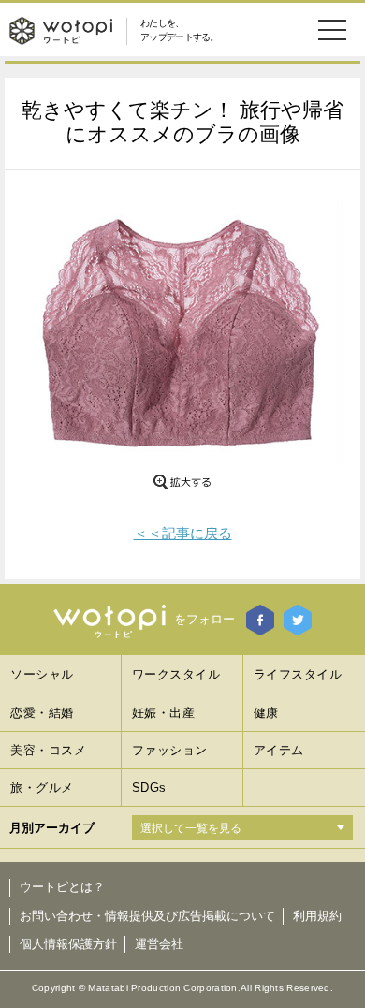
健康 (266, 713)
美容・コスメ (48, 750)
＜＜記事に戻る (183, 533)
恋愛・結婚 (42, 713)
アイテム (279, 750)
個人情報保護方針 (68, 944)
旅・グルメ (42, 788)
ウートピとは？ (62, 887)
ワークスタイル (176, 674)
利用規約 (317, 916)
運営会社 (159, 944)
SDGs (149, 788)
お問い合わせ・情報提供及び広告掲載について (147, 916)
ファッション (170, 750)
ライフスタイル (298, 674)
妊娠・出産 (164, 713)
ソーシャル (42, 674)
